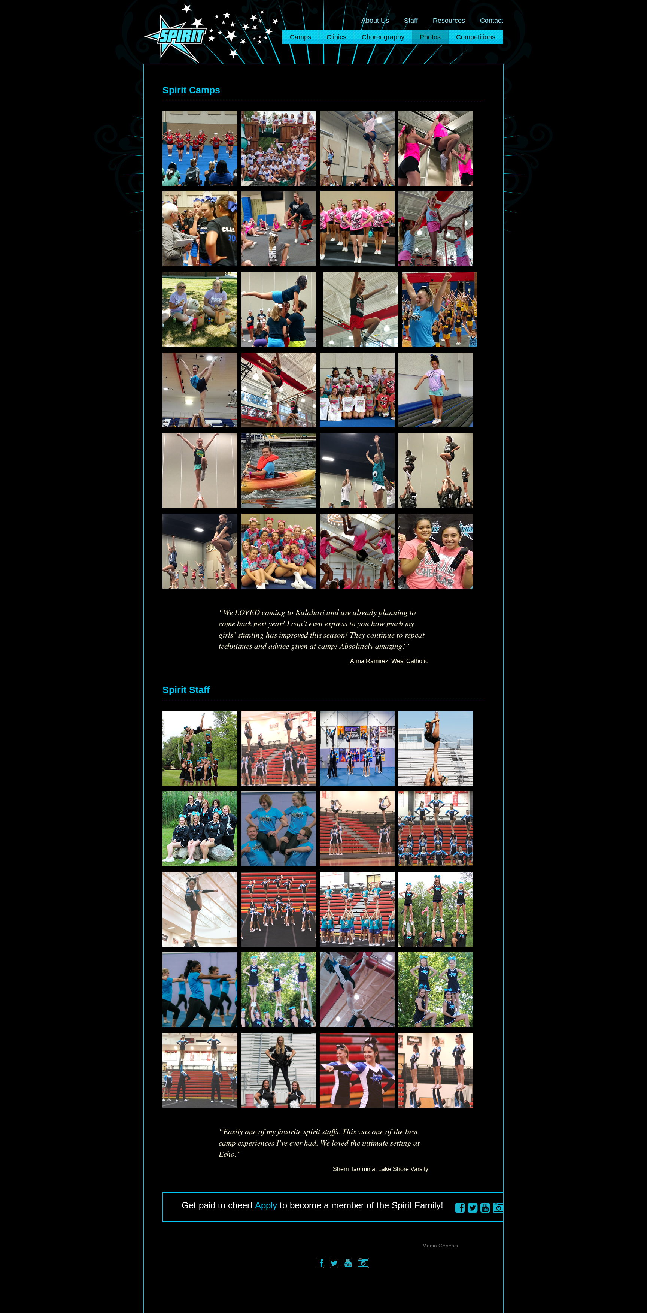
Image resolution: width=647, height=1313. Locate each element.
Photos (430, 37)
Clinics (336, 37)
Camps (300, 37)
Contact (491, 20)
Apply (266, 1205)
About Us (375, 20)
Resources (449, 20)
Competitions (475, 37)
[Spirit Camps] (201, 146)
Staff (411, 20)
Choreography (383, 37)
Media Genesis (440, 1246)
